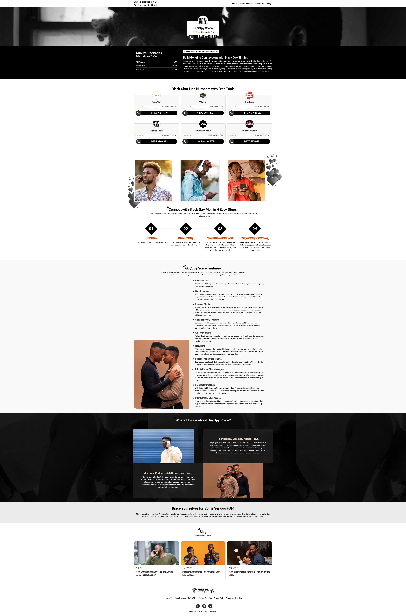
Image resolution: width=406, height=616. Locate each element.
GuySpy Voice (156, 130)
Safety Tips (192, 598)
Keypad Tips (260, 3)
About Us (169, 598)
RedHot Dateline (249, 130)
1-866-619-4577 (205, 141)
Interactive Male (203, 130)
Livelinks (249, 102)
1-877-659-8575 (252, 113)
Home (234, 3)
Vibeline (203, 102)
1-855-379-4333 (205, 36)
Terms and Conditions (234, 598)
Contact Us (203, 598)
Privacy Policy (219, 598)
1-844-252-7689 (159, 113)
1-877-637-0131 (252, 141)
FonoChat (156, 102)
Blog (269, 3)
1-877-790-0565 (205, 113)
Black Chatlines (245, 3)
